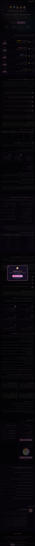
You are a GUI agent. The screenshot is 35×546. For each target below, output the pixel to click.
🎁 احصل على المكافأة (17, 276)
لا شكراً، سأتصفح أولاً (17, 278)
